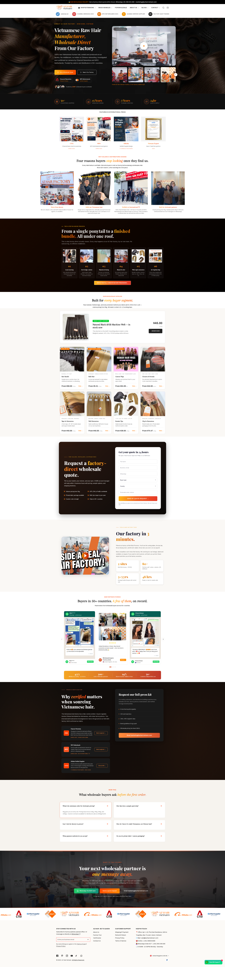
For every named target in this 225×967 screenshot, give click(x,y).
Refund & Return (120, 935)
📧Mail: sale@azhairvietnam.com (147, 938)
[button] (168, 7)
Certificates (97, 938)
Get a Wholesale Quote (66, 72)
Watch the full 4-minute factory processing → (112, 282)
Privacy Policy (119, 938)
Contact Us (97, 941)
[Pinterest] (62, 955)
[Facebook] (57, 955)
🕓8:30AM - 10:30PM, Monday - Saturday (149, 946)
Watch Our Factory (88, 72)
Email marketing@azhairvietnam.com (139, 735)
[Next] (175, 74)
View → (80, 386)
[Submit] (88, 939)
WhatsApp (75, 934)
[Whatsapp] (81, 955)
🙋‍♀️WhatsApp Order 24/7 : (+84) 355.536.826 (150, 944)
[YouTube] (71, 955)
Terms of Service (120, 941)
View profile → (102, 765)
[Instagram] (67, 955)
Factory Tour (97, 935)
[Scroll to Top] (222, 957)
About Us (96, 932)
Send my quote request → (138, 498)
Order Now (156, 331)
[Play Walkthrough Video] (144, 46)
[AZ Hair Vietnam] (64, 7)
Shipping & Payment (121, 932)
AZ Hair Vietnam (66, 960)
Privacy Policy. (61, 946)
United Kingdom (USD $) (159, 955)
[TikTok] (76, 955)
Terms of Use (81, 944)
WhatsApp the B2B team (88, 891)
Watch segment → (101, 733)
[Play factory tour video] (85, 555)
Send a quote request (110, 891)
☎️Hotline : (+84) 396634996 (145, 941)
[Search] (163, 7)
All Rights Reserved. (78, 960)
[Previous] (62, 639)
